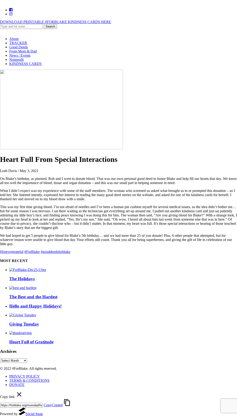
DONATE (17, 385)
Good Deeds (18, 47)
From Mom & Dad (23, 51)
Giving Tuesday (24, 324)
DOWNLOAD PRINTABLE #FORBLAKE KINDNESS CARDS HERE (55, 22)
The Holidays (22, 278)
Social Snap (34, 414)
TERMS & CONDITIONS (29, 380)
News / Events (20, 55)
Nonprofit (16, 60)
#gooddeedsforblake (55, 252)
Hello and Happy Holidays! (35, 306)
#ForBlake (32, 252)
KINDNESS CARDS (25, 64)
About (14, 39)
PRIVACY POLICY (24, 376)
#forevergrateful (11, 252)
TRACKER (18, 43)
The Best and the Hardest (33, 296)
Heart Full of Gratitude (31, 341)
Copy (53, 405)
